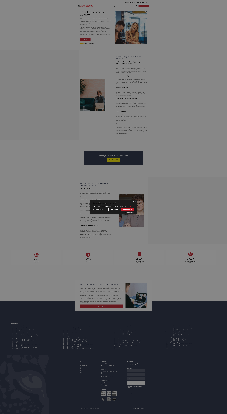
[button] (98, 209)
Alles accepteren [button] (127, 209)
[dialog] (113, 207)
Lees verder (129, 206)
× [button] (135, 201)
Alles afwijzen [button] (114, 209)
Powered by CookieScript (129, 212)
